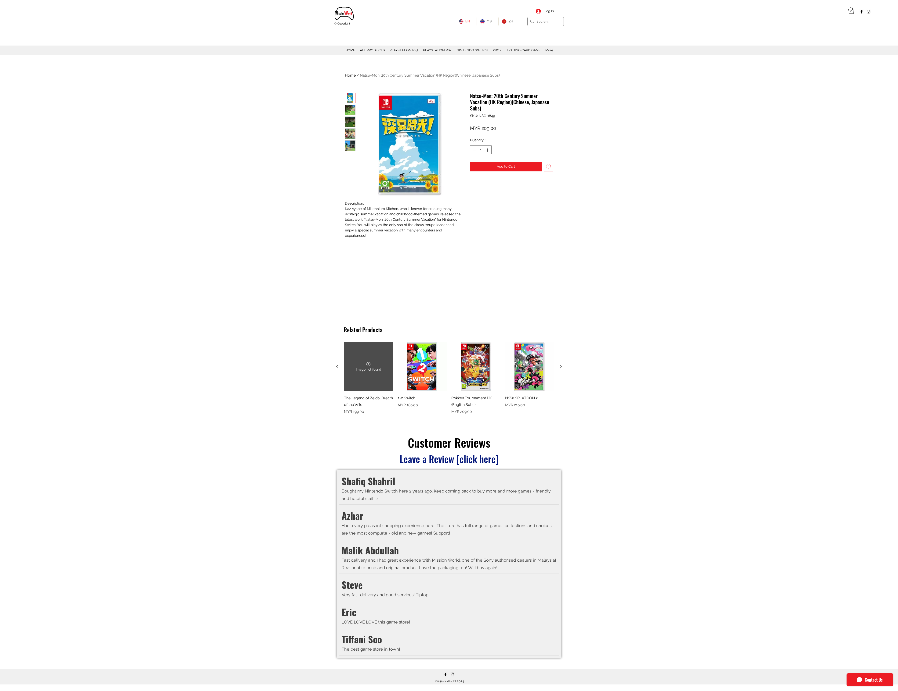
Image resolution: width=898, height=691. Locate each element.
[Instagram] (868, 11)
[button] (851, 10)
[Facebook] (861, 11)
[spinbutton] (481, 150)
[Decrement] (474, 150)
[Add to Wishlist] (548, 166)
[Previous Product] (337, 366)
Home (350, 75)
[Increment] (488, 150)
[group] (449, 382)
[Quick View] (422, 366)
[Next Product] (561, 366)
